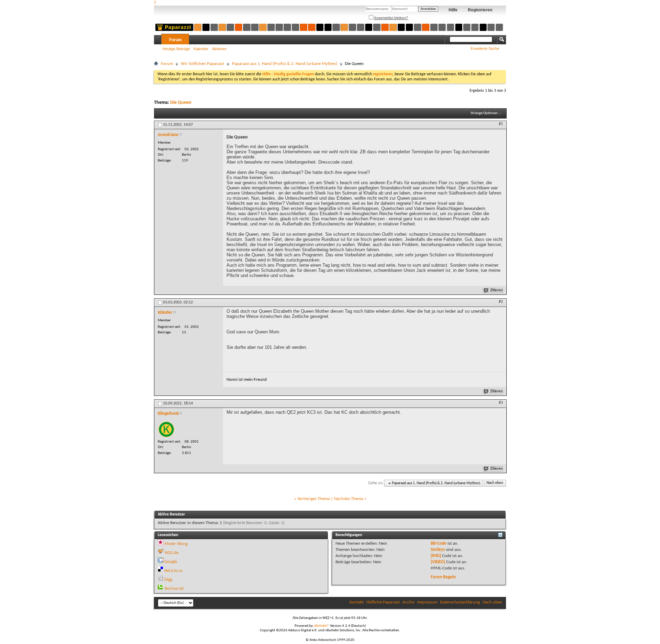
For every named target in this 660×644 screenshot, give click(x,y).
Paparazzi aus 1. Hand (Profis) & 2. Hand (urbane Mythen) (284, 64)
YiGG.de (171, 553)
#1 (501, 124)
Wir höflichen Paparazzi (202, 64)
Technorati (174, 588)
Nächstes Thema (348, 499)
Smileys (438, 549)
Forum (175, 39)
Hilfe (453, 10)
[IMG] (436, 556)
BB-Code (439, 543)
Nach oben (494, 483)
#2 (501, 302)
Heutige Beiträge (176, 49)
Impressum (427, 602)
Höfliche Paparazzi (383, 602)
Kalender (201, 49)
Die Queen (180, 102)
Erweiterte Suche (485, 48)
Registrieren (480, 10)
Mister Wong (176, 544)
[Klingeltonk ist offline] (166, 429)
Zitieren (496, 290)
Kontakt (357, 602)
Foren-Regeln (443, 577)
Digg (168, 579)
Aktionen (219, 49)
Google (170, 561)
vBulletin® (321, 626)
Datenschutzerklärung (460, 602)
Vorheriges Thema (313, 499)
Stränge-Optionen (484, 113)
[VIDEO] (438, 562)
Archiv (409, 602)
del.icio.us (173, 570)
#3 (501, 403)
